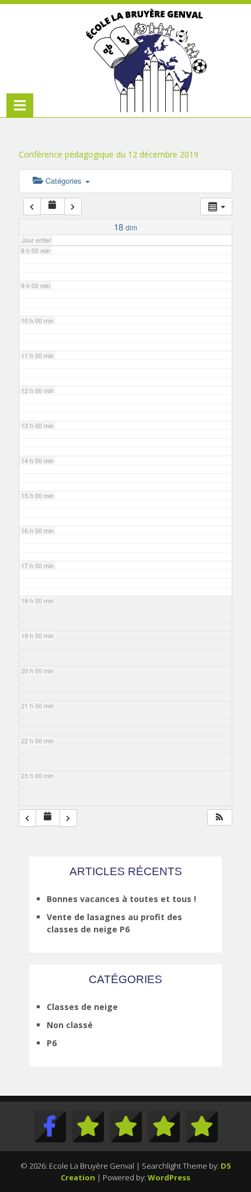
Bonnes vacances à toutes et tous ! (121, 898)
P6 (52, 1042)
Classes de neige (82, 1006)
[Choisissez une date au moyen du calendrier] (52, 206)
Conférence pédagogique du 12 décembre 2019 (108, 154)
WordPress (169, 1177)
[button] (219, 818)
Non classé (70, 1024)
